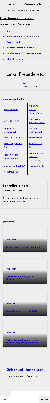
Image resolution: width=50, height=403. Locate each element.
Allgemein (11, 240)
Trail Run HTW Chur (13, 138)
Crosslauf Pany (11, 121)
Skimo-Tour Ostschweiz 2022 (21, 311)
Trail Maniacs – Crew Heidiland (23, 247)
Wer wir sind (14, 42)
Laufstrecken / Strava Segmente (24, 53)
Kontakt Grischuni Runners (20, 47)
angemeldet (18, 198)
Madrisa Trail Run (37, 166)
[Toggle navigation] (2, 7)
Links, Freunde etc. (16, 59)
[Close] (5, 393)
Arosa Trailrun (11, 109)
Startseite (12, 31)
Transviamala (35, 138)
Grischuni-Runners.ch (24, 4)
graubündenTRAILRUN (15, 166)
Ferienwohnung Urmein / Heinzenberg (36, 157)
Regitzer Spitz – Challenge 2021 (23, 37)
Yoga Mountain (11, 172)
